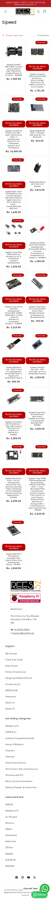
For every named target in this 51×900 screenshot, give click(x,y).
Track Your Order (14, 659)
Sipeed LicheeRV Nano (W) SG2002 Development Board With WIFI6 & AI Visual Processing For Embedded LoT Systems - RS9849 (37, 250)
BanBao (9, 853)
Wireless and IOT (14, 775)
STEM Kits (10, 732)
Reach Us (10, 708)
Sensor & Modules (14, 744)
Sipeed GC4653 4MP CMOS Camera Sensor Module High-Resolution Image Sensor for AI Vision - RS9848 (13, 70)
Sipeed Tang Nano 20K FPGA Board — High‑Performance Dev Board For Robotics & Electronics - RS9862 (13, 428)
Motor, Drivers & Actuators (19, 781)
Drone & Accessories (15, 762)
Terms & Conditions (15, 672)
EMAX (8, 829)
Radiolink (10, 841)
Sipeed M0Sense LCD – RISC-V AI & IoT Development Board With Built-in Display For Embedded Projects (13, 372)
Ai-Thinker (11, 817)
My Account (11, 653)
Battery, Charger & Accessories (21, 787)
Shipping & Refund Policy (18, 678)
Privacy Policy (12, 684)
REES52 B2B (11, 690)
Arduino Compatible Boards (19, 738)
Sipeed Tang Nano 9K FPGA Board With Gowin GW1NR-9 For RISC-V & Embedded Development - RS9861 (37, 418)
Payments (10, 696)
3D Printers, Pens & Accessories (21, 769)
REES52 (9, 804)
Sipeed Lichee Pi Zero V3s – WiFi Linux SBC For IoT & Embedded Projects (37, 370)
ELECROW (10, 860)
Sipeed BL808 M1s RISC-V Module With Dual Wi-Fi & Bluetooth (37, 134)
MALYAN (9, 866)
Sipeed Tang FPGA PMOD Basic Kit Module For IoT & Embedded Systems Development (13, 257)
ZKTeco (9, 847)
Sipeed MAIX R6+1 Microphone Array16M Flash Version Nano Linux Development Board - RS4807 (13, 559)
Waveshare (11, 835)
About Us (10, 702)
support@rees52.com (23, 633)
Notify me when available (37, 67)
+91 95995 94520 (21, 629)
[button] (5, 12)
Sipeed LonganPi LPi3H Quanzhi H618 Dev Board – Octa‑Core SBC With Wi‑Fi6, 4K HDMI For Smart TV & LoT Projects (37, 80)
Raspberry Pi (12, 726)
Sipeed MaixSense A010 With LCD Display (37, 184)
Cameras (10, 756)
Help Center (11, 665)
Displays (9, 750)
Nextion (9, 823)
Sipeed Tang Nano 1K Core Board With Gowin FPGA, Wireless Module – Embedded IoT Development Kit (37, 312)
